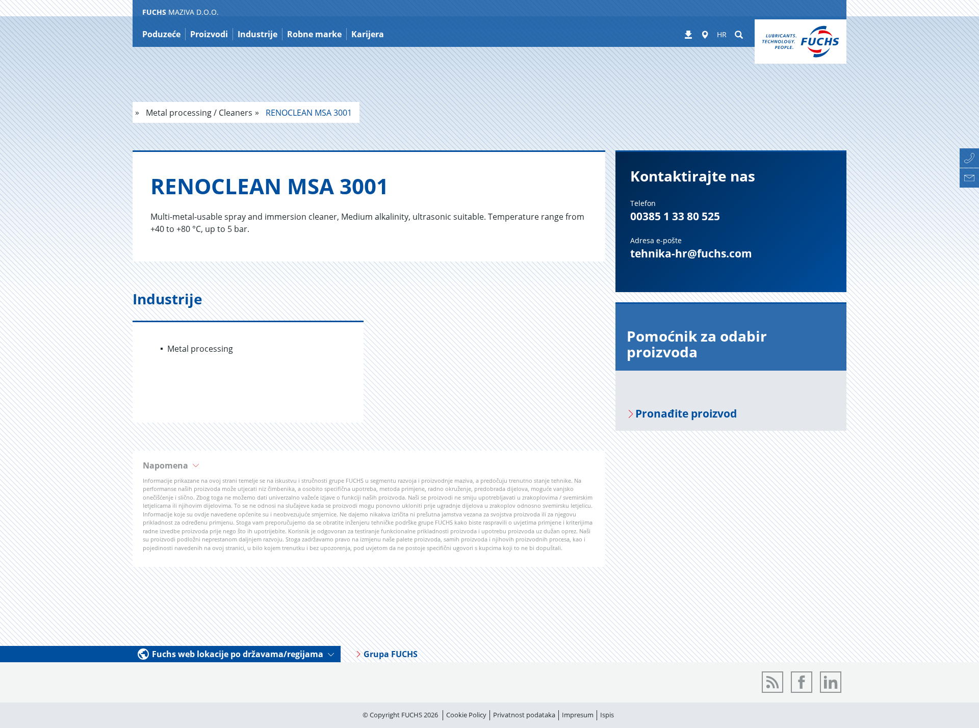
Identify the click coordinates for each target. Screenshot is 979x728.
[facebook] (801, 682)
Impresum (578, 714)
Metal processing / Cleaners (198, 112)
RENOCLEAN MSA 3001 (308, 112)
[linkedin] (830, 682)
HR (722, 34)
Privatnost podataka (524, 714)
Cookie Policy (466, 714)
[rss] (772, 682)
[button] (369, 465)
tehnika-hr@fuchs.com (691, 253)
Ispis (607, 714)
